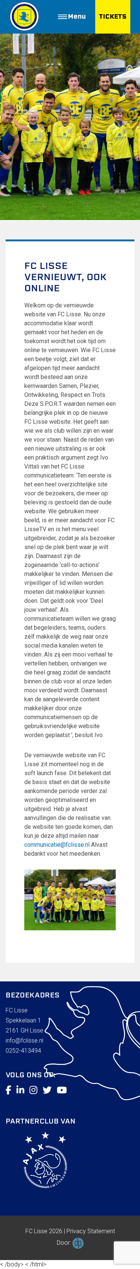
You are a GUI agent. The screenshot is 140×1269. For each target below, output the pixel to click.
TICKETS (113, 16)
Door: (64, 1243)
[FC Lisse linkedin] (20, 1090)
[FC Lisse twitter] (47, 1090)
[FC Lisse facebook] (8, 1090)
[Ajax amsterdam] (36, 1161)
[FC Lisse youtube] (62, 1090)
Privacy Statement (90, 1231)
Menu (77, 16)
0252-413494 (23, 1050)
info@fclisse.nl (24, 1040)
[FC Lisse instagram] (33, 1090)
